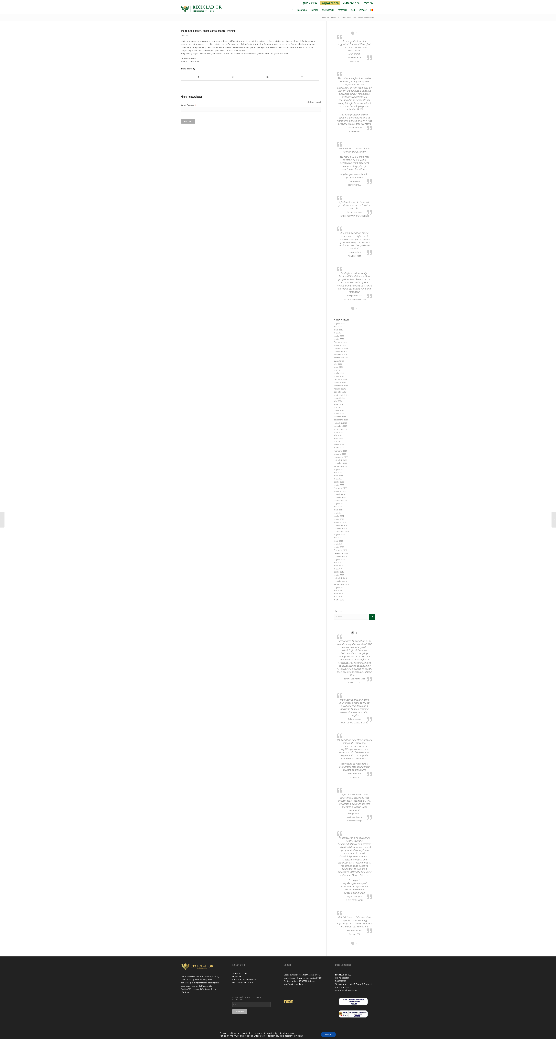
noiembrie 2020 (340, 525)
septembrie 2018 (341, 584)
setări (300, 1036)
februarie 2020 (340, 550)
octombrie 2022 (340, 463)
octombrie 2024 (340, 392)
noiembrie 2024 (340, 388)
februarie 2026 (340, 342)
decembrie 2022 (341, 457)
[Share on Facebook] (198, 76)
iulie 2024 (338, 401)
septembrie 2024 (341, 395)
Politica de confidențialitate (244, 979)
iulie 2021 (338, 506)
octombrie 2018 (340, 581)
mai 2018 (338, 596)
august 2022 (339, 469)
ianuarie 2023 (340, 454)
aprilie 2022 (339, 482)
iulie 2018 (338, 590)
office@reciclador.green (296, 984)
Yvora (368, 3)
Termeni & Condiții (240, 973)
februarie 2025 (340, 379)
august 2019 (339, 559)
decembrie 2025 (341, 348)
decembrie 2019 (341, 553)
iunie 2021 (338, 509)
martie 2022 (339, 485)
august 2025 (339, 361)
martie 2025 (339, 376)
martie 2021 (339, 519)
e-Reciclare (351, 3)
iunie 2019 (338, 565)
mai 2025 (338, 370)
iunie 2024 (338, 404)
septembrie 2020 (341, 531)
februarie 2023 (340, 451)
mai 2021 (338, 513)
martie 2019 (339, 575)
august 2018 (339, 587)
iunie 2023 (338, 438)
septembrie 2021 (341, 500)
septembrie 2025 (341, 357)
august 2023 (339, 432)
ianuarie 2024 (340, 416)
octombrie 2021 (340, 497)
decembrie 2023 (341, 419)
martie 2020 (339, 547)
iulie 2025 (338, 364)
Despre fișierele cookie (242, 982)
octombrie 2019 (340, 556)
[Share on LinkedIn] (267, 76)
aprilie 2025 (339, 373)
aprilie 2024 (339, 410)
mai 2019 (338, 568)
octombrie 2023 (340, 426)
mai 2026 (338, 332)
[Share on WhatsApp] (233, 76)
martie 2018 (339, 599)
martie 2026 (339, 339)
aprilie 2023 (339, 444)
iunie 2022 (338, 475)
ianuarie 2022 (340, 491)
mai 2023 (338, 441)
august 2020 (339, 534)
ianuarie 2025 (340, 382)
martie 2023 (339, 447)
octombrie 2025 (340, 354)
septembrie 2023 (341, 429)
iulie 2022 (338, 472)
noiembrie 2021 (340, 494)
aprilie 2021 (339, 516)
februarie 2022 (340, 488)
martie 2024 (339, 413)
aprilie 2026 (339, 336)
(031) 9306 (310, 3)
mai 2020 (338, 544)
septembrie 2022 (341, 466)
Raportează (330, 3)
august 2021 (339, 503)
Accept (328, 1034)
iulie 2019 (338, 562)
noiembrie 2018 (340, 578)
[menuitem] (310, 3)
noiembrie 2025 (340, 351)
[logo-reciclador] (201, 9)
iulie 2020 (338, 537)
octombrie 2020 (340, 528)
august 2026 (339, 323)
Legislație (236, 976)
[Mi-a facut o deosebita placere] (2, 520)
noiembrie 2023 (340, 423)
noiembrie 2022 (340, 460)
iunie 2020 (338, 541)
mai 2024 (338, 407)
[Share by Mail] (302, 76)
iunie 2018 (338, 593)
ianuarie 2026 (340, 345)
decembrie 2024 (341, 385)
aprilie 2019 (339, 572)
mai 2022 (338, 478)
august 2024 (339, 398)
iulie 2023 (338, 435)
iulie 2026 (338, 326)
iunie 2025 (338, 367)
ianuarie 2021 (340, 522)
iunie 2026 (338, 329)
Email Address (188, 105)
